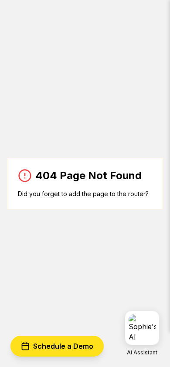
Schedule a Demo (63, 346)
